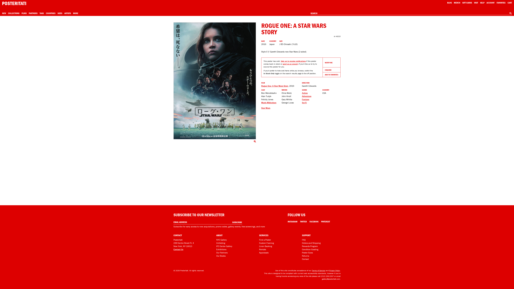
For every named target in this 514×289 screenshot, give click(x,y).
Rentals (262, 249)
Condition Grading (310, 249)
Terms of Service (318, 270)
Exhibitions (221, 249)
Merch (457, 2)
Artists (67, 13)
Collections (13, 13)
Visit (476, 2)
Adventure (306, 96)
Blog (449, 2)
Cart (510, 2)
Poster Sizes (307, 252)
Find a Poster (265, 239)
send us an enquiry (290, 64)
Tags (42, 13)
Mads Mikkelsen (268, 102)
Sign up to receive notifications (293, 61)
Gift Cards (467, 2)
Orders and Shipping (311, 243)
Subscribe (237, 222)
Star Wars (265, 108)
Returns (305, 255)
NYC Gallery (221, 239)
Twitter (303, 221)
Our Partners (222, 252)
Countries (50, 13)
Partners (33, 13)
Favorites (501, 2)
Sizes (60, 13)
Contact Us (178, 249)
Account (490, 2)
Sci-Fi (304, 102)
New (4, 13)
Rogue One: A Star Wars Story (274, 86)
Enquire (328, 70)
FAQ (304, 239)
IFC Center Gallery (224, 246)
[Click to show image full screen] (214, 80)
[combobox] (411, 13)
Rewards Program (310, 246)
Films (24, 13)
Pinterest (325, 221)
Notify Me (329, 62)
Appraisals (264, 252)
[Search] (510, 13)
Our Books (221, 255)
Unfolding (220, 243)
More (75, 13)
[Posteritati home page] (14, 3)
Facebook (313, 221)
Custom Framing (266, 243)
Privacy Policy (334, 270)
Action (305, 93)
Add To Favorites (331, 74)
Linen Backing (265, 246)
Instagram (292, 221)
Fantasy (305, 99)
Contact (305, 259)
